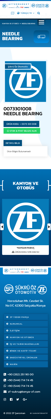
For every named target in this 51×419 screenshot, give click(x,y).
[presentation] (2, 226)
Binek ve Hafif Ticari (23, 350)
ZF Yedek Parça (19, 317)
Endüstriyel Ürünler (23, 357)
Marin (14, 364)
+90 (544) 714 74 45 (20, 380)
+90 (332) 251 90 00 (20, 374)
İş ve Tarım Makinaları (24, 344)
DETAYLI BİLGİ (13, 143)
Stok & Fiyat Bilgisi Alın (23, 131)
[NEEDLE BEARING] (25, 81)
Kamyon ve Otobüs (22, 337)
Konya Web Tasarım (37, 413)
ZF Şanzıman (18, 413)
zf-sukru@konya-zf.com (23, 391)
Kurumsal (16, 323)
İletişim (15, 330)
